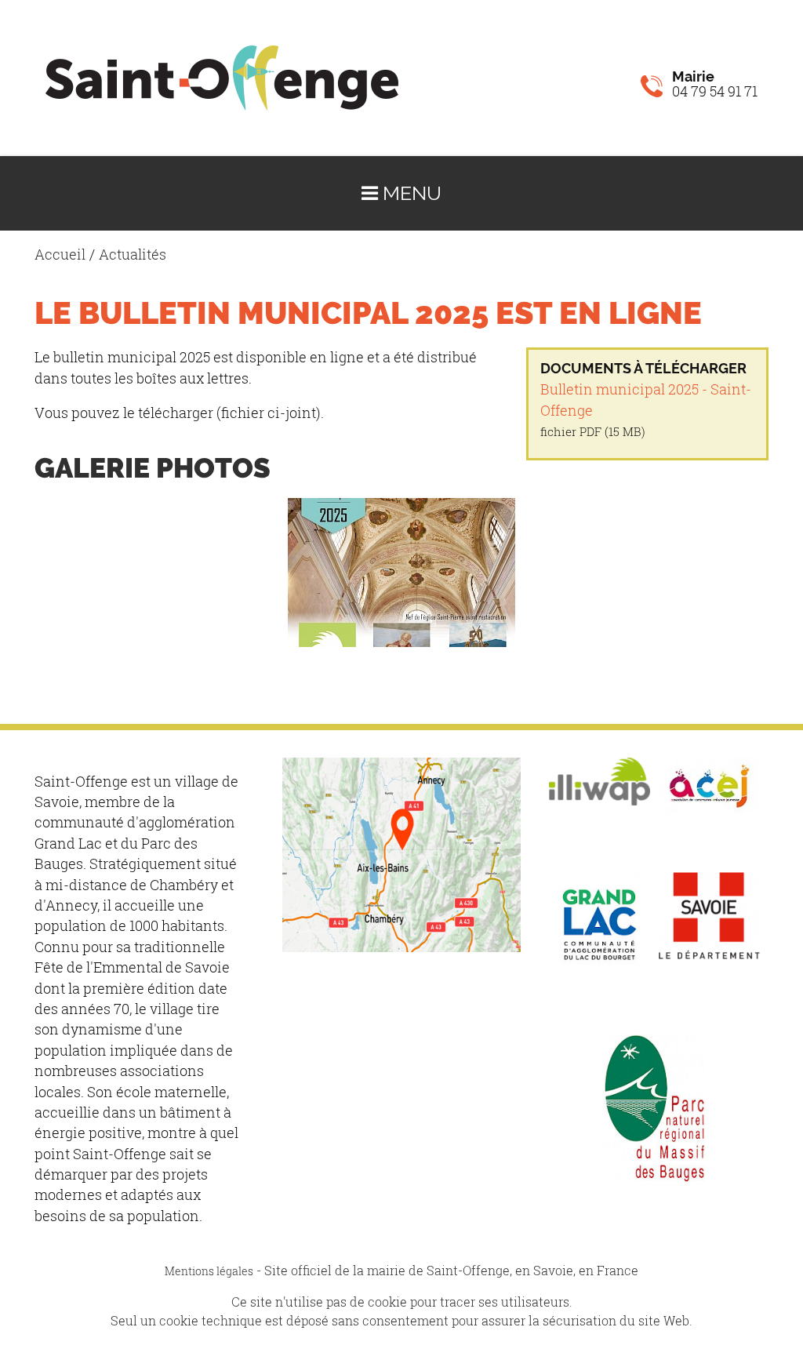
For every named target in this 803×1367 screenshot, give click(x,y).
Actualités (132, 254)
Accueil (60, 254)
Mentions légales (209, 1270)
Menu (409, 193)
